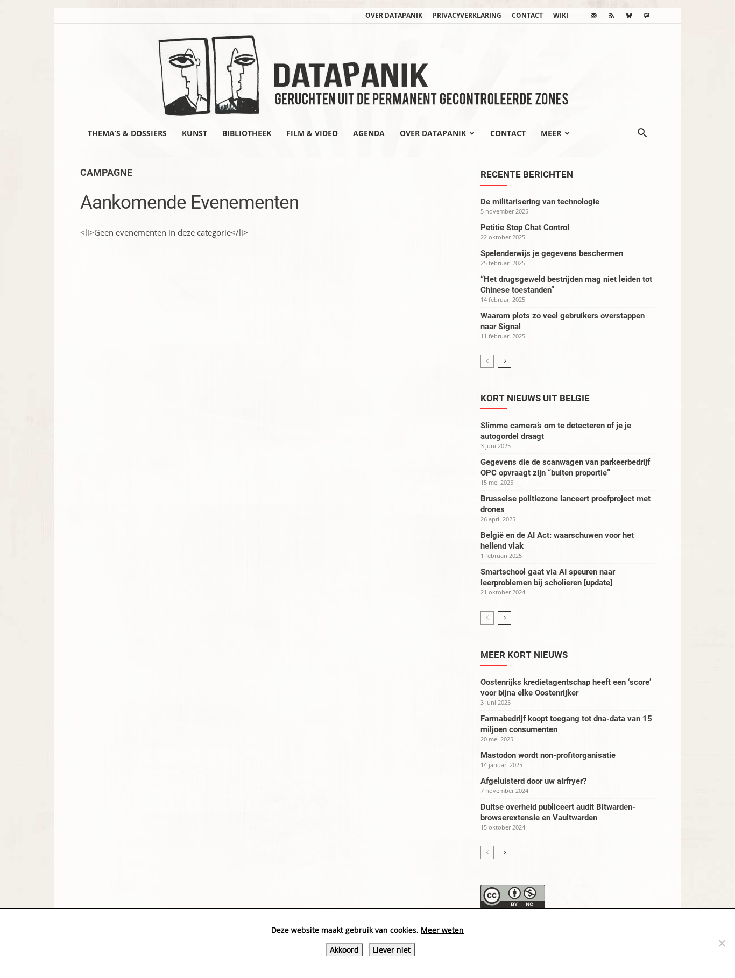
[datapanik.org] (367, 72)
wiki (560, 15)
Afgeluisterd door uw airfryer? (533, 781)
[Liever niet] (721, 943)
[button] (642, 134)
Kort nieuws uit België (535, 398)
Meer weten (442, 930)
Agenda (369, 133)
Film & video (312, 133)
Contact (527, 15)
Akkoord (344, 950)
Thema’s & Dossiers (127, 133)
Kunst (194, 133)
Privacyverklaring (467, 15)
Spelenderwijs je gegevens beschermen (551, 253)
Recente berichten (526, 174)
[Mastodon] (647, 15)
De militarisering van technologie (539, 202)
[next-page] (504, 361)
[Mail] (593, 15)
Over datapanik (393, 15)
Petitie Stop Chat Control (524, 227)
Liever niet (392, 950)
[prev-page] (487, 361)
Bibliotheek (246, 133)
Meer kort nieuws (524, 654)
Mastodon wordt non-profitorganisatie (548, 755)
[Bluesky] (629, 15)
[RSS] (611, 15)
